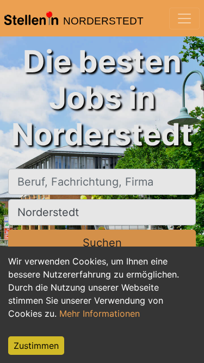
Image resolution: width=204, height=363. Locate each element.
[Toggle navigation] (184, 18)
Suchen (102, 242)
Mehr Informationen (99, 313)
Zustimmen (36, 345)
